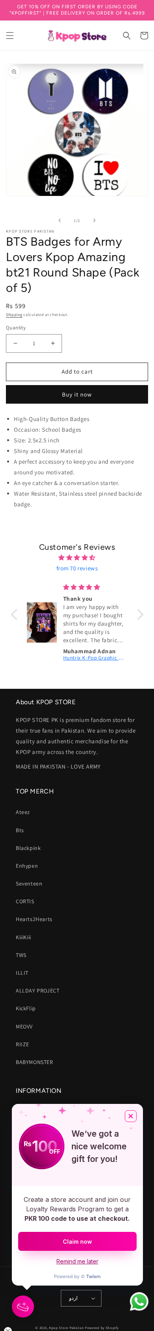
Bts (20, 830)
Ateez (23, 812)
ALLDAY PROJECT (37, 990)
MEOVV (24, 1026)
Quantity (16, 327)
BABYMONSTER (34, 1062)
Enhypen (27, 865)
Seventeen (29, 883)
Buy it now (77, 394)
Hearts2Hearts (34, 919)
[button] (10, 35)
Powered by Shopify (102, 1327)
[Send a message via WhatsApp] (139, 1301)
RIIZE (22, 1044)
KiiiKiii (23, 937)
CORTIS (25, 901)
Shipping (14, 314)
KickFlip (26, 1008)
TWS (21, 955)
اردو (73, 1298)
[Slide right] (94, 220)
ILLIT (22, 972)
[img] (77, 557)
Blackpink (28, 848)
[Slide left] (59, 220)
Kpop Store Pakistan (66, 1327)
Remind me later (77, 1261)
